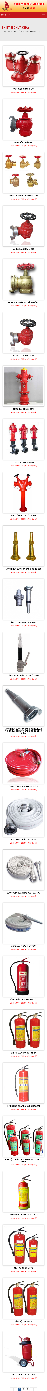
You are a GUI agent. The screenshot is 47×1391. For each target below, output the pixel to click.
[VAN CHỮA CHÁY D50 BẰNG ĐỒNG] (23, 279)
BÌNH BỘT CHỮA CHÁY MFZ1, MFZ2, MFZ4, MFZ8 (23, 1160)
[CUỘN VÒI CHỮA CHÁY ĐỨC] (23, 923)
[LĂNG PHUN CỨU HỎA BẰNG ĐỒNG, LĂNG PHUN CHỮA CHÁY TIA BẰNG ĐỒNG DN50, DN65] (23, 705)
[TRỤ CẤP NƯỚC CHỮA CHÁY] (23, 492)
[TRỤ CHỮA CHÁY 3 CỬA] (23, 386)
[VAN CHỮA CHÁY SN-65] (23, 332)
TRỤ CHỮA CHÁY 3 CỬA (23, 409)
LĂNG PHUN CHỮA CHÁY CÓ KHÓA (23, 676)
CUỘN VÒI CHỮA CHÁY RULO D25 (23, 786)
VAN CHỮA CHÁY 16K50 (23, 249)
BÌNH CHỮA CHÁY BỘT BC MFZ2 (23, 1215)
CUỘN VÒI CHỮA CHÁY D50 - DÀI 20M (23, 893)
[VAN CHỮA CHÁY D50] (23, 119)
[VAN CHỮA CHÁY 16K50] (23, 226)
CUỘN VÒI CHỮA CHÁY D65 (23, 840)
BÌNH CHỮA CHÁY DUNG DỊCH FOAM (23, 1106)
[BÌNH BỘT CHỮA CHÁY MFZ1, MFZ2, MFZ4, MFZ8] (23, 1136)
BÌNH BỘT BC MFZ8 (23, 1321)
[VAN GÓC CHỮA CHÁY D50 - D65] (23, 172)
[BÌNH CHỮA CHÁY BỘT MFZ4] (23, 1029)
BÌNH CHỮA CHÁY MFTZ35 (23, 1375)
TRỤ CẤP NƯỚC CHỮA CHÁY (23, 516)
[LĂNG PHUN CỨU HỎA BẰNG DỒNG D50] (23, 546)
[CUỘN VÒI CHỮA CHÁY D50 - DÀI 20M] (23, 869)
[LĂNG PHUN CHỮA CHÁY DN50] (23, 599)
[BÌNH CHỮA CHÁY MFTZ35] (23, 1351)
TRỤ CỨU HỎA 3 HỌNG (23, 462)
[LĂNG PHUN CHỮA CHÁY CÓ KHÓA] (23, 652)
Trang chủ (5, 15)
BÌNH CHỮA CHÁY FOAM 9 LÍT (23, 999)
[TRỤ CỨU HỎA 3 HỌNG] (23, 439)
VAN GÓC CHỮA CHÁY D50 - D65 (23, 196)
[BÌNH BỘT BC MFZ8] (23, 1298)
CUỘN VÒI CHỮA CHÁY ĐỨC (23, 946)
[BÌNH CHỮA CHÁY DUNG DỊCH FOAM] (23, 1083)
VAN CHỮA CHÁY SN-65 (23, 356)
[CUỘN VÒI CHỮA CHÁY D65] (23, 816)
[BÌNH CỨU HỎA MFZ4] (23, 1245)
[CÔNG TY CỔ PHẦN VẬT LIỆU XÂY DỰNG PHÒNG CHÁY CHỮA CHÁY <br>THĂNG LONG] (7, 6)
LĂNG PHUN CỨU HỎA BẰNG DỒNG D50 (23, 569)
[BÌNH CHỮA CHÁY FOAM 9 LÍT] (23, 976)
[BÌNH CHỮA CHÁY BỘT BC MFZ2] (23, 1191)
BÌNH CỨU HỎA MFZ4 (23, 1268)
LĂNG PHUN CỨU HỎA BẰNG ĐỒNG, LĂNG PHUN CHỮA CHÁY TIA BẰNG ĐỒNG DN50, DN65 (24, 731)
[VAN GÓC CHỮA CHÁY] (23, 66)
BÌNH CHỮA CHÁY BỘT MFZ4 (23, 1053)
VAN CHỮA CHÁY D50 (23, 142)
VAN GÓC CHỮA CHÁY (23, 89)
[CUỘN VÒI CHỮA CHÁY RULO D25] (23, 763)
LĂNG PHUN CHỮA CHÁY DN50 (23, 622)
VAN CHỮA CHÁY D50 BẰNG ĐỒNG (23, 302)
